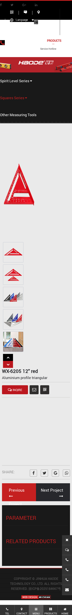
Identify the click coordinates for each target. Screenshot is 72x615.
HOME (14, 41)
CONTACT (34, 51)
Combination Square (13, 115)
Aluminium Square (13, 127)
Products (54, 41)
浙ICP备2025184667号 (44, 588)
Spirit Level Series (15, 80)
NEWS (14, 51)
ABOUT (32, 41)
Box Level (16, 87)
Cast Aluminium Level (16, 96)
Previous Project (16, 494)
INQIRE (17, 390)
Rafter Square (13, 104)
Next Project (52, 490)
